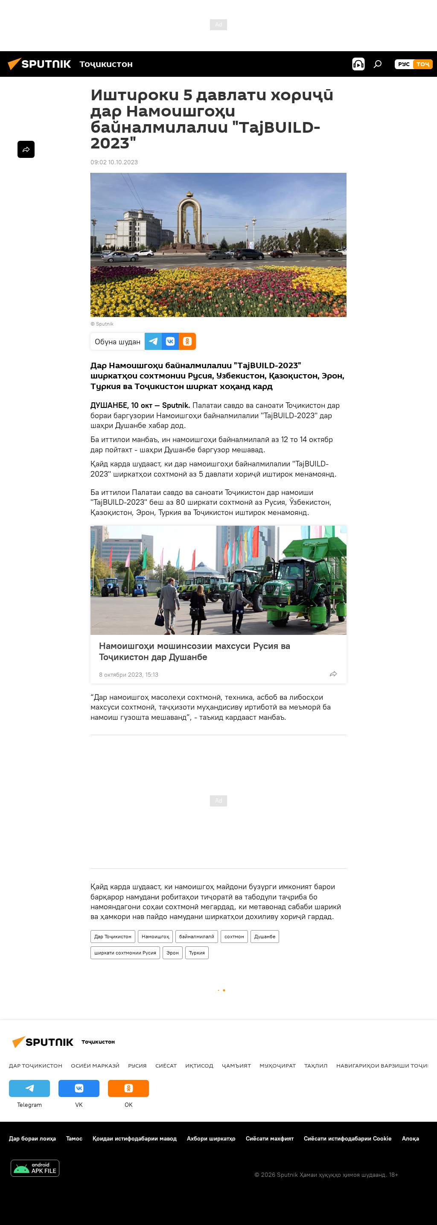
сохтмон (234, 936)
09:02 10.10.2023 (114, 162)
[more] (333, 673)
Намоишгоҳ (155, 936)
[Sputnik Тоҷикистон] (41, 71)
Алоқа (410, 1138)
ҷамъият (236, 1065)
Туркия (197, 952)
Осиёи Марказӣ (95, 1065)
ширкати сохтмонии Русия (125, 952)
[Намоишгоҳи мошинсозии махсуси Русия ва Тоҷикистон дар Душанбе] (218, 580)
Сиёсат (166, 1065)
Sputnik (105, 323)
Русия (137, 1065)
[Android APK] (35, 1169)
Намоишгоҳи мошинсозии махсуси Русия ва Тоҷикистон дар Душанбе (194, 651)
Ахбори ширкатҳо (211, 1138)
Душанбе (264, 936)
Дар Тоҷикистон (112, 936)
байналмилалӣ (196, 936)
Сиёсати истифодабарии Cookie (348, 1138)
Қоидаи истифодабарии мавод (135, 1138)
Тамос (74, 1138)
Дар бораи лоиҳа (32, 1138)
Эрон (172, 952)
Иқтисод (199, 1065)
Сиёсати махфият (270, 1138)
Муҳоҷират (277, 1065)
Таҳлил (316, 1065)
